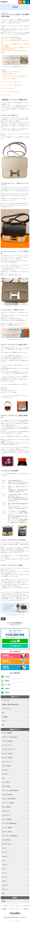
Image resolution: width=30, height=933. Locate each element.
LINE (24, 2)
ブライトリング (6, 811)
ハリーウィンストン (7, 745)
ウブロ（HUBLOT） (7, 766)
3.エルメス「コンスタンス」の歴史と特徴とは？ (12, 85)
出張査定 (7, 688)
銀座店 (3, 901)
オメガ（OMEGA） (6, 807)
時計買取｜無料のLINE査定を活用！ (10, 704)
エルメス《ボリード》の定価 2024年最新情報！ (12, 39)
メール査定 (8, 684)
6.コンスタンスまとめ (6, 95)
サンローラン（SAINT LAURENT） (10, 790)
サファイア (4, 877)
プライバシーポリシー (14, 909)
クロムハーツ (5, 856)
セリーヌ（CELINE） (7, 819)
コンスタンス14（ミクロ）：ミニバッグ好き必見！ (13, 77)
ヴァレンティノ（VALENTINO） (10, 836)
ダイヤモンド (5, 770)
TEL (20, 2)
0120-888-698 (15, 635)
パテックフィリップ (7, 762)
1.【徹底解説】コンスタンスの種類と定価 (10, 71)
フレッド (4, 860)
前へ (3, 618)
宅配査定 (7, 692)
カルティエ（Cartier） (7, 753)
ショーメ (4, 873)
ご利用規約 (25, 909)
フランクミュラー (6, 815)
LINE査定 (7, 677)
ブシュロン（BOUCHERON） (9, 799)
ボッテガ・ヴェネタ (7, 844)
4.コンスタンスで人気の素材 (7, 88)
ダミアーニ (4, 852)
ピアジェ (4, 869)
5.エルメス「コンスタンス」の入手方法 (10, 91)
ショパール (4, 864)
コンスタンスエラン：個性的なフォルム (11, 78)
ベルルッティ (5, 885)
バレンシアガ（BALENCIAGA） (9, 823)
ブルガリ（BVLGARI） (7, 794)
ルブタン (4, 881)
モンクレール (5, 889)
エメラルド (4, 774)
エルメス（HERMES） (7, 733)
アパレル (4, 721)
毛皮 (3, 893)
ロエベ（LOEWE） (6, 840)
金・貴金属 (4, 717)
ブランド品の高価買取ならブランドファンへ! (15, 623)
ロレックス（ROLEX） (7, 757)
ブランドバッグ (6, 700)
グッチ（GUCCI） (6, 782)
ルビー (3, 778)
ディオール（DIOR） (7, 831)
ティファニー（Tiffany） (8, 803)
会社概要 (4, 909)
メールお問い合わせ (15, 646)
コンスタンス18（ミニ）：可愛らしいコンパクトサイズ (14, 75)
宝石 (3, 712)
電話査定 (7, 680)
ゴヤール (4, 848)
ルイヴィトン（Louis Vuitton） (9, 737)
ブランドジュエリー (7, 708)
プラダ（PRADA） (6, 786)
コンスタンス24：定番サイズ (8, 73)
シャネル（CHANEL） (7, 741)
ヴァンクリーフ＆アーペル (8, 749)
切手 (3, 725)
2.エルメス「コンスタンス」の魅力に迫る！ (11, 81)
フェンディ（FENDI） (7, 827)
